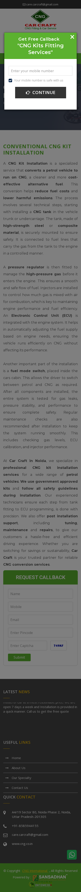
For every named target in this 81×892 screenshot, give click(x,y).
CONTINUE (43, 92)
